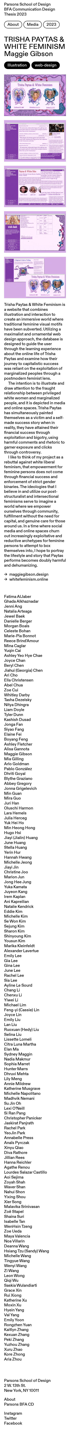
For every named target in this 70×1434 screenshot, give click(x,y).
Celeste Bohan (17, 631)
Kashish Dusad (17, 719)
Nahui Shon (14, 1192)
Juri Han (11, 803)
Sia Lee (10, 980)
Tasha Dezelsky (18, 699)
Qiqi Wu (11, 1280)
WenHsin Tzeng (18, 1226)
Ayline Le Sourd (18, 985)
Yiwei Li (11, 1000)
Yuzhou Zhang (16, 1344)
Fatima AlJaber (17, 596)
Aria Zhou (13, 1359)
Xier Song (12, 1202)
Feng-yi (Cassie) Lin (21, 1010)
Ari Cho (11, 675)
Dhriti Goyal (14, 773)
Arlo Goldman (16, 764)
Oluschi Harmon (18, 808)
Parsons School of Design (27, 1380)
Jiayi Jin (11, 867)
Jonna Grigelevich (20, 788)
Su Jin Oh (12, 1103)
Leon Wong (14, 1275)
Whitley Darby (17, 695)
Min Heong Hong (19, 827)
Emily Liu (12, 1019)
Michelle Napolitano (22, 1093)
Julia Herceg (15, 818)
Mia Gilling (14, 759)
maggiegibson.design (28, 574)
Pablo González (18, 769)
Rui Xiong (12, 1295)
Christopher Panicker (23, 1118)
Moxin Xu (12, 1305)
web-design (45, 65)
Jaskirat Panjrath (19, 1123)
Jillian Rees (14, 1157)
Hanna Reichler (17, 1162)
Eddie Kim (13, 911)
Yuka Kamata (15, 887)
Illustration (17, 65)
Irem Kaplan (14, 896)
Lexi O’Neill (14, 1108)
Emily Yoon (14, 1320)
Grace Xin (13, 1290)
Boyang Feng (16, 739)
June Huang (15, 842)
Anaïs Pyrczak (16, 1142)
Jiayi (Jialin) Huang (21, 837)
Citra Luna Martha (20, 1044)
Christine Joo (16, 872)
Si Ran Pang (14, 1113)
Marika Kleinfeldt (19, 946)
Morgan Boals (16, 626)
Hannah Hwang (18, 857)
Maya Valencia (17, 1236)
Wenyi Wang (15, 1265)
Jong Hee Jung (17, 882)
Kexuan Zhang (16, 1334)
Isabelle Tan (14, 1221)
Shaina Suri (14, 1216)
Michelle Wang (17, 1256)
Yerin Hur (12, 852)
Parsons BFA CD (19, 1404)
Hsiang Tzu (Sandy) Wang (26, 1251)
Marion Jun (14, 877)
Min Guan (13, 793)
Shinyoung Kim (17, 936)
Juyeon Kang (15, 891)
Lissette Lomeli (18, 1039)
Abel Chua (13, 685)
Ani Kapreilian (16, 901)
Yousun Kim (14, 941)
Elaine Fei (13, 734)
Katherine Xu (15, 1300)
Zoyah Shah (14, 1182)
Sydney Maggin (18, 1054)
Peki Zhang (14, 1339)
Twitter (10, 1418)
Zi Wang (11, 1270)
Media (32, 24)
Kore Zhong (14, 1354)
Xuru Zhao (13, 1349)
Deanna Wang (16, 1246)
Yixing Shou (14, 1197)
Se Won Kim (15, 921)
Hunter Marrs (16, 1069)
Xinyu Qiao (13, 1147)
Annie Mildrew (17, 1083)
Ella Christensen (18, 680)
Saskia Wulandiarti (20, 1285)
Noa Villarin (14, 1241)
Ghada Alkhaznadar (21, 601)
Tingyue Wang (17, 1260)
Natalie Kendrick (18, 906)
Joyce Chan (14, 660)
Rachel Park (14, 1128)
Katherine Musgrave (22, 1088)
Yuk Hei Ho (14, 823)
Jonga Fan (13, 724)
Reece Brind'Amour (21, 641)
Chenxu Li (13, 995)
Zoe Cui (11, 690)
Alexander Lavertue (21, 950)
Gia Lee (11, 960)
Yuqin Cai (12, 650)
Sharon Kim (14, 931)
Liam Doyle (14, 709)
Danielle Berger (18, 621)
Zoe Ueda (13, 1231)
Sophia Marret (17, 1064)
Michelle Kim (16, 916)
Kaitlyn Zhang (16, 1329)
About (13, 24)
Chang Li (12, 990)
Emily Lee (13, 955)
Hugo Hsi (12, 832)
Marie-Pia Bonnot (20, 636)
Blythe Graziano (18, 778)
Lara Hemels (15, 813)
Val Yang (11, 1315)
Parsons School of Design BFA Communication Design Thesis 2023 (29, 9)
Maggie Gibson (18, 754)
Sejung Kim (14, 926)
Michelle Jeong (18, 862)
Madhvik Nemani (19, 1098)
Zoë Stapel (14, 1211)
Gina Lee (12, 965)
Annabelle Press (18, 1137)
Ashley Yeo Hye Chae (23, 655)
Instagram (13, 1413)
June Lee (12, 970)
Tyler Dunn (13, 714)
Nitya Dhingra (16, 704)
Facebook (13, 1423)
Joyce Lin (12, 1014)
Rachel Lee (14, 975)
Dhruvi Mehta (16, 1074)
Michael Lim (15, 1005)
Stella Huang (15, 847)
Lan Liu (10, 1024)
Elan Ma (11, 1049)
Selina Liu (12, 1034)
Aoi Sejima (13, 1177)
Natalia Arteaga (18, 611)
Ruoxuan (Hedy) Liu (21, 1029)
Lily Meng (13, 1078)
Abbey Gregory (18, 783)
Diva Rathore (15, 1152)
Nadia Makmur (17, 1059)
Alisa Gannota (16, 749)
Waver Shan (14, 1187)
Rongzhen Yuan (18, 1325)
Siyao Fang (14, 729)
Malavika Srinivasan (22, 1206)
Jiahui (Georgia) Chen (23, 670)
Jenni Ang (13, 606)
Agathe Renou (17, 1167)
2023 (51, 24)
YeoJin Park (14, 1133)
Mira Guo (12, 798)
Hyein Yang (14, 1310)
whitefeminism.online (28, 579)
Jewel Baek (14, 616)
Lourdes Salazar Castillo (25, 1172)
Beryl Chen (14, 665)
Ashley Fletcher (18, 744)
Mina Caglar (15, 645)
